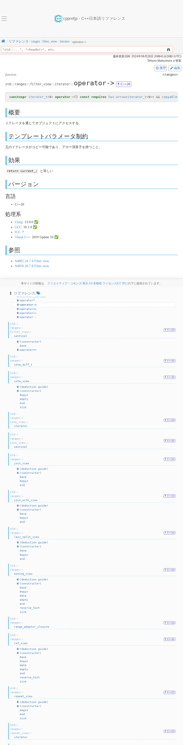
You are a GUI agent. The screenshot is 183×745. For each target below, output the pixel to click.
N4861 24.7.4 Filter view (32, 261)
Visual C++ (22, 237)
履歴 (162, 68)
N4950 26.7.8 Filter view (32, 266)
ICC (17, 232)
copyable (169, 97)
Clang (19, 222)
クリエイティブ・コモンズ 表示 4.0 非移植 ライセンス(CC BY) (87, 283)
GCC (18, 227)
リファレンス (24, 293)
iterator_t (37, 97)
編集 (177, 68)
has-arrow (117, 97)
